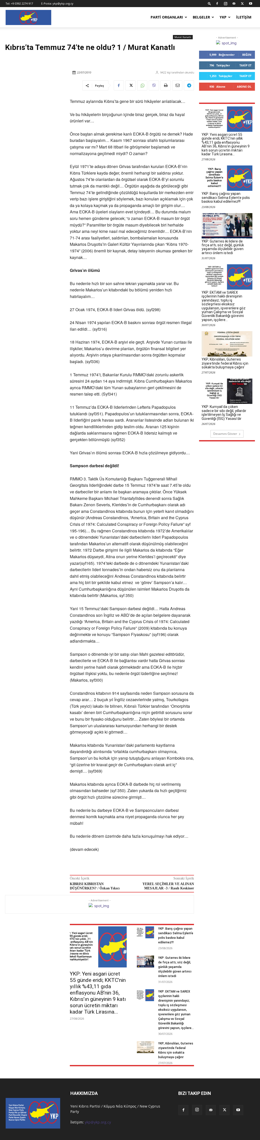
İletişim (243, 17)
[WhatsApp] (142, 85)
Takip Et (245, 65)
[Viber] (154, 85)
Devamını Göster (225, 434)
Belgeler (201, 17)
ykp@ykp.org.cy (63, 3)
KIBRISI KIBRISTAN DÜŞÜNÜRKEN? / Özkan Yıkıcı (95, 886)
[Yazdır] (165, 85)
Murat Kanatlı (182, 37)
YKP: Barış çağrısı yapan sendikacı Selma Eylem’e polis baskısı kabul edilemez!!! (226, 197)
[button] (209, 3)
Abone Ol (244, 86)
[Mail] (234, 3)
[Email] (177, 85)
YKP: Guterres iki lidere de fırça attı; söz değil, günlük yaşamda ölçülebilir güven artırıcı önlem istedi (174, 967)
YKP (223, 17)
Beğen (246, 55)
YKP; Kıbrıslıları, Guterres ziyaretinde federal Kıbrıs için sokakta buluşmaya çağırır (225, 363)
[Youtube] (250, 3)
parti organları (167, 17)
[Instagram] (225, 3)
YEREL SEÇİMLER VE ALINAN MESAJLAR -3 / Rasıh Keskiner (168, 886)
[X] (242, 3)
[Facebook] (217, 3)
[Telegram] (189, 85)
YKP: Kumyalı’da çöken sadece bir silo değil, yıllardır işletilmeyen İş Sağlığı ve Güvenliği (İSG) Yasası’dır (224, 412)
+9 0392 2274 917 (22, 3)
